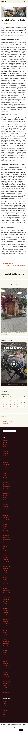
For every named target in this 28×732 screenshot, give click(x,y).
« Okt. (6, 408)
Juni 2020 (5, 603)
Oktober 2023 (6, 515)
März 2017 (5, 672)
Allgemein (5, 701)
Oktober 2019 (6, 621)
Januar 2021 (6, 588)
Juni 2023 (5, 524)
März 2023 (5, 530)
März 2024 (5, 504)
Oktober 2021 (6, 568)
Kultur (4, 712)
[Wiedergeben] (3, 385)
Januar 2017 (6, 676)
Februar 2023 (6, 533)
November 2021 (6, 566)
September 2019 (6, 623)
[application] (14, 364)
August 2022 (6, 546)
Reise (4, 716)
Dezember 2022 (6, 537)
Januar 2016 (6, 692)
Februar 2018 (6, 656)
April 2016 (5, 690)
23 (24, 404)
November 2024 (6, 486)
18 (6, 404)
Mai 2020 (5, 606)
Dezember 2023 (6, 510)
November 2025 (6, 460)
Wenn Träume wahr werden (17, 265)
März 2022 (5, 557)
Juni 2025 (5, 471)
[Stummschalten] (22, 385)
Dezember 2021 (6, 564)
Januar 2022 (6, 561)
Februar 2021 (6, 586)
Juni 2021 (5, 577)
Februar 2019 (6, 639)
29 (21, 406)
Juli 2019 (5, 628)
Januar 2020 (6, 614)
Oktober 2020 (6, 594)
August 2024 (6, 493)
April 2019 (5, 634)
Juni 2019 (5, 630)
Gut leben (5, 710)
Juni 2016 (5, 687)
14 (17, 402)
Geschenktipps (6, 708)
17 (3, 404)
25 (6, 406)
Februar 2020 (6, 612)
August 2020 (6, 599)
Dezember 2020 (6, 590)
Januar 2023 (6, 535)
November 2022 (6, 539)
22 (21, 404)
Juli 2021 (5, 575)
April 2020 (5, 608)
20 (14, 404)
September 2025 (6, 464)
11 (6, 402)
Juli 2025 (5, 468)
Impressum (5, 419)
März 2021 (5, 583)
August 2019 (6, 625)
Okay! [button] (21, 730)
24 (3, 406)
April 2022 (5, 555)
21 (17, 404)
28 (17, 406)
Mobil (4, 714)
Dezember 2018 (6, 643)
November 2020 (6, 592)
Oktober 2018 (6, 645)
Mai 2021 (5, 579)
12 (10, 402)
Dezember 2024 (6, 484)
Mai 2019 (5, 632)
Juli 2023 (5, 522)
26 (10, 406)
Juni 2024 (5, 497)
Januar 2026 (6, 455)
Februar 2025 (6, 480)
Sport (4, 719)
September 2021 (6, 570)
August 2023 (6, 519)
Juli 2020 (5, 601)
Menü (2, 1)
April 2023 (5, 528)
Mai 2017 (5, 670)
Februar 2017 (6, 674)
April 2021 (5, 581)
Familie (4, 705)
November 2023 (6, 513)
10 (3, 402)
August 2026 (6, 440)
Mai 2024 (5, 499)
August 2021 (6, 572)
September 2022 (6, 544)
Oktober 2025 (6, 462)
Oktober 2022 (6, 541)
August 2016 (6, 685)
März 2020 (5, 610)
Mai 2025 (5, 473)
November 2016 (6, 681)
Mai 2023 (5, 526)
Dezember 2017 (6, 659)
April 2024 (5, 502)
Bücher (4, 703)
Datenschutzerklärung (8, 421)
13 (14, 402)
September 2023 (6, 517)
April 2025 (5, 475)
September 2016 (6, 683)
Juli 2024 (5, 495)
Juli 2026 (5, 442)
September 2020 (6, 597)
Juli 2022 (5, 548)
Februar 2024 (6, 506)
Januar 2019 (6, 641)
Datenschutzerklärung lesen (11, 730)
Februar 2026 (6, 453)
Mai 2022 (5, 552)
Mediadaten (5, 423)
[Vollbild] (24, 385)
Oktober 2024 (6, 488)
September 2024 (6, 491)
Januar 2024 (6, 508)
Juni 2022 (5, 550)
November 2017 (6, 661)
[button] (14, 364)
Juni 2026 (5, 444)
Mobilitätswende (7, 263)
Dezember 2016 (6, 679)
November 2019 (6, 619)
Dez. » (21, 408)
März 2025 (5, 477)
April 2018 (5, 654)
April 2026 (5, 449)
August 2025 (6, 466)
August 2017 (6, 667)
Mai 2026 (5, 446)
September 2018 (6, 648)
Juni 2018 (5, 650)
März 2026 (5, 451)
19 (10, 404)
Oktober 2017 (6, 663)
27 (14, 406)
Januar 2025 (6, 482)
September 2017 (6, 665)
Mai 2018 (5, 652)
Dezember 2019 (6, 617)
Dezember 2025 (6, 457)
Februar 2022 (6, 559)
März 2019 (5, 636)
